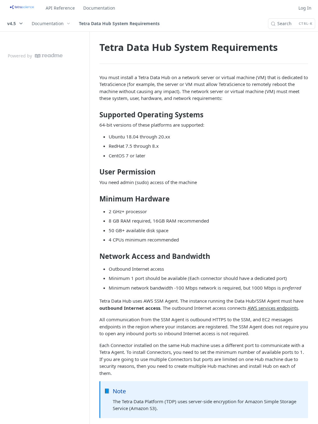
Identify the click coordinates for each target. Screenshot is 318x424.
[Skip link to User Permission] (95, 172)
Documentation (99, 8)
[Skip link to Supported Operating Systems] (95, 115)
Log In (304, 8)
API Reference (60, 8)
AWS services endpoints (273, 308)
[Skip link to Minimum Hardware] (95, 199)
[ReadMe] (49, 55)
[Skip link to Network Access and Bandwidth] (95, 256)
